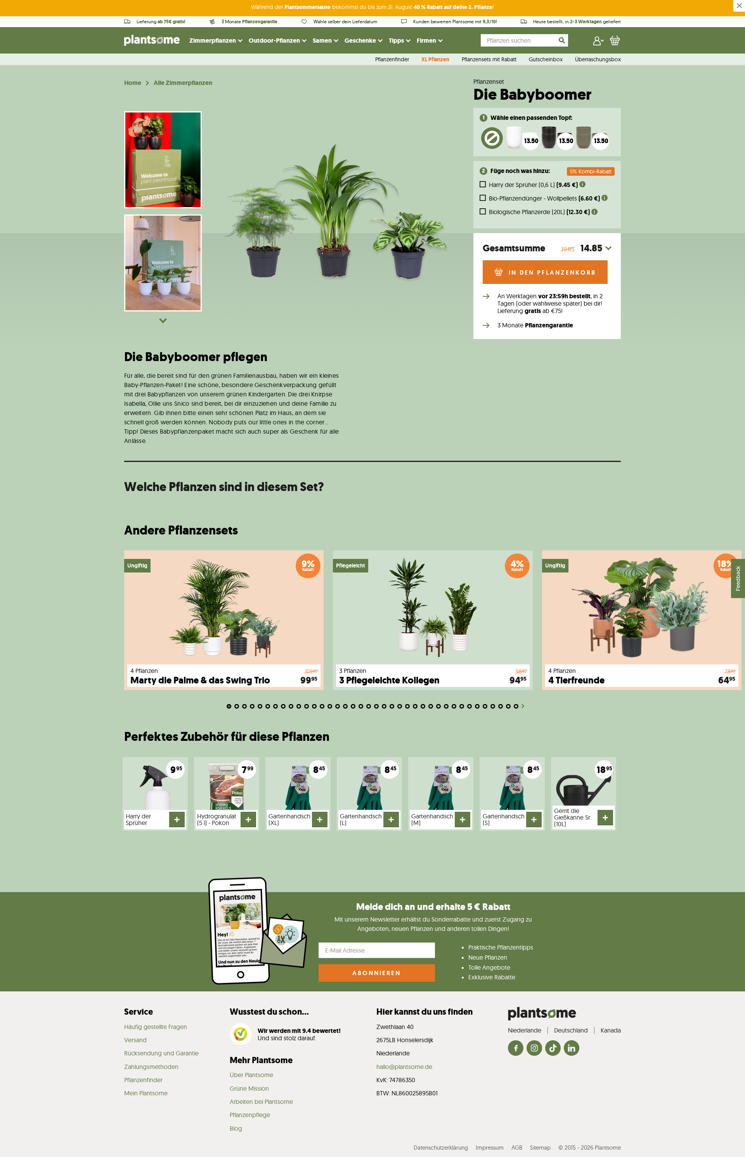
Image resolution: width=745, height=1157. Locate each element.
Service (138, 1011)
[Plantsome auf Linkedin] (571, 1048)
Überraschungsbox (598, 60)
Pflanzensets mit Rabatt (489, 60)
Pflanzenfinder (392, 60)
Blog (236, 1128)
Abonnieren (376, 973)
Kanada (611, 1030)
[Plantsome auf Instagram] (534, 1048)
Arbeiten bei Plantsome (261, 1101)
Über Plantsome (251, 1075)
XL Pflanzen (435, 60)
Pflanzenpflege (250, 1115)
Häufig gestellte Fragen (155, 1027)
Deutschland (571, 1030)
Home (132, 83)
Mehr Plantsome (261, 1060)
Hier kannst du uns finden (424, 1011)
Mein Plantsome (146, 1093)
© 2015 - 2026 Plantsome (589, 1147)
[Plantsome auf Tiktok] (553, 1048)
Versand (135, 1040)
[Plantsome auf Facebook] (515, 1048)
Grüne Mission (249, 1088)
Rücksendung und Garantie (161, 1053)
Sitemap (540, 1147)
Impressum (490, 1147)
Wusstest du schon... (269, 1011)
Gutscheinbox (546, 60)
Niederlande (524, 1030)
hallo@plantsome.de (404, 1067)
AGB (516, 1147)
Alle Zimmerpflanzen (183, 83)
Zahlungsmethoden (151, 1067)
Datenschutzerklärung (441, 1147)
